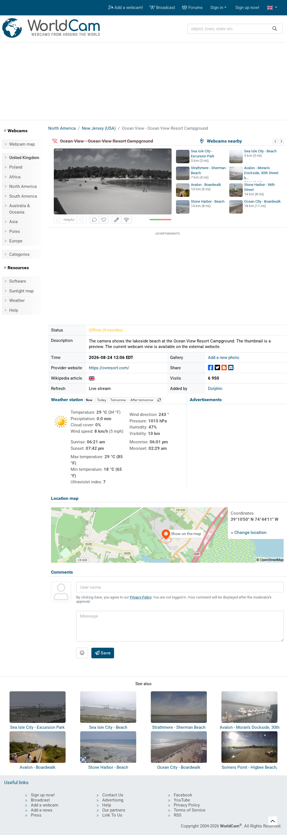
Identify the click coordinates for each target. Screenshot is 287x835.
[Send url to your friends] (230, 367)
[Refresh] (159, 400)
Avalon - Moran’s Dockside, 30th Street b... (261, 173)
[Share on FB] (210, 367)
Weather (17, 300)
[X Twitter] (217, 367)
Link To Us (112, 815)
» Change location (249, 532)
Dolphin (215, 388)
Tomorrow (118, 400)
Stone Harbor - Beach (207, 201)
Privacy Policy (140, 597)
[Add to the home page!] (103, 219)
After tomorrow (141, 400)
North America (23, 186)
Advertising (112, 800)
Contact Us (112, 795)
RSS (177, 815)
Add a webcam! (128, 7)
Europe (15, 240)
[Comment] (94, 219)
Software (17, 281)
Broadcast (165, 7)
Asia (13, 221)
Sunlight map (21, 291)
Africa (14, 176)
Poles (14, 231)
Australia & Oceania (19, 209)
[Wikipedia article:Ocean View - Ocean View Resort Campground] (91, 378)
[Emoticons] (82, 653)
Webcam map (22, 144)
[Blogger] (224, 367)
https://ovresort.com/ (109, 367)
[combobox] (235, 29)
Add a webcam (44, 805)
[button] (272, 7)
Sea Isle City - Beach (260, 151)
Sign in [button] (216, 7)
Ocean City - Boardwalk (262, 201)
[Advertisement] (143, 80)
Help (13, 310)
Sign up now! (247, 7)
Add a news (41, 810)
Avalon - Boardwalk (206, 185)
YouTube (182, 800)
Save (104, 653)
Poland (15, 167)
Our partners (113, 810)
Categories (19, 254)
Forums (195, 7)
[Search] (274, 29)
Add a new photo (223, 357)
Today (101, 400)
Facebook (183, 795)
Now (89, 400)
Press (36, 815)
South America (23, 196)
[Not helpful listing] (81, 219)
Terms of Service (189, 810)
